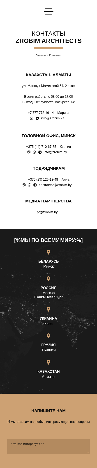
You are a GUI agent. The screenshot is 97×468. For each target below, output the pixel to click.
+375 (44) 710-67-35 (41, 147)
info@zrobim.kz (52, 118)
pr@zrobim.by (47, 212)
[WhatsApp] (31, 118)
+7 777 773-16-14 (41, 113)
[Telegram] (37, 118)
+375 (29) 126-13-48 (43, 179)
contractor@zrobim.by (55, 185)
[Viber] (29, 152)
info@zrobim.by (55, 152)
